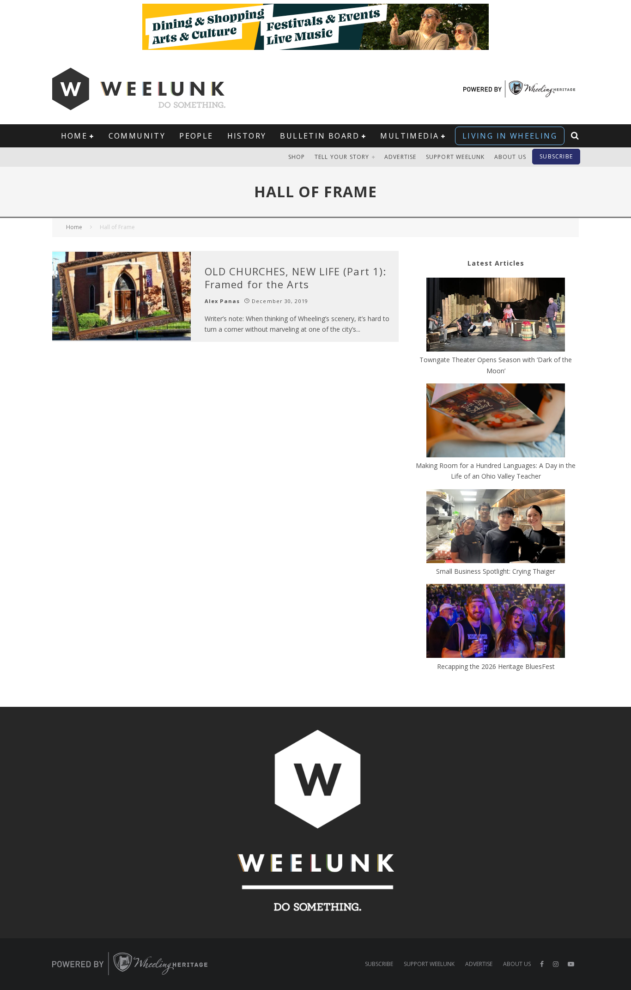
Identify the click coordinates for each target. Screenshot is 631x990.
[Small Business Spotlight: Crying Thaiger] (495, 527)
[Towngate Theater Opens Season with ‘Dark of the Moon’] (495, 316)
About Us (510, 157)
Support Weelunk (455, 157)
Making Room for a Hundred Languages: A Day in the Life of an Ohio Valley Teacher (496, 470)
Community (137, 136)
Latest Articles (495, 263)
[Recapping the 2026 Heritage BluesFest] (495, 622)
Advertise (400, 157)
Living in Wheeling (509, 136)
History (247, 136)
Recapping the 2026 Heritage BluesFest (496, 666)
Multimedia (409, 136)
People (196, 136)
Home (74, 136)
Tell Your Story (342, 157)
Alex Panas (222, 301)
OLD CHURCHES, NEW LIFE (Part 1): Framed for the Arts (295, 278)
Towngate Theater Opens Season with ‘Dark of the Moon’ (495, 365)
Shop (296, 157)
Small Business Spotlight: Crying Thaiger (495, 571)
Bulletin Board (319, 136)
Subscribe (556, 156)
